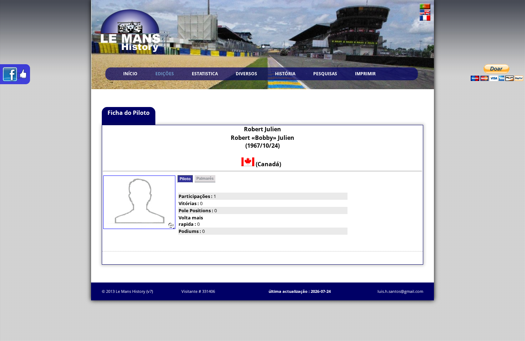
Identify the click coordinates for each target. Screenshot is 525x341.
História (285, 74)
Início (130, 74)
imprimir (365, 74)
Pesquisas (325, 74)
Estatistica (205, 74)
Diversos (246, 74)
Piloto (185, 179)
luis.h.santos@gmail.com (400, 291)
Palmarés (205, 178)
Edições (164, 74)
